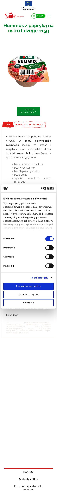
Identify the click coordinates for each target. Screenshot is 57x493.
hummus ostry (44, 329)
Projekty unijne (28, 479)
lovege (30, 329)
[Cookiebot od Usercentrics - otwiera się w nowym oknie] (41, 188)
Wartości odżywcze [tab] (29, 125)
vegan (47, 331)
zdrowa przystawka (14, 325)
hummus (25, 333)
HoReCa (28, 472)
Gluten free (45, 325)
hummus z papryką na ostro (30, 331)
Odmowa (28, 302)
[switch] (49, 247)
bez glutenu (11, 331)
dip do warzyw (32, 325)
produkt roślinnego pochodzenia (37, 323)
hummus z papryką (42, 327)
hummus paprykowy (14, 329)
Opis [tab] (7, 125)
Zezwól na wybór (28, 294)
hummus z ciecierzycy (15, 327)
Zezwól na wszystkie (28, 286)
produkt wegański (13, 333)
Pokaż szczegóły (39, 277)
